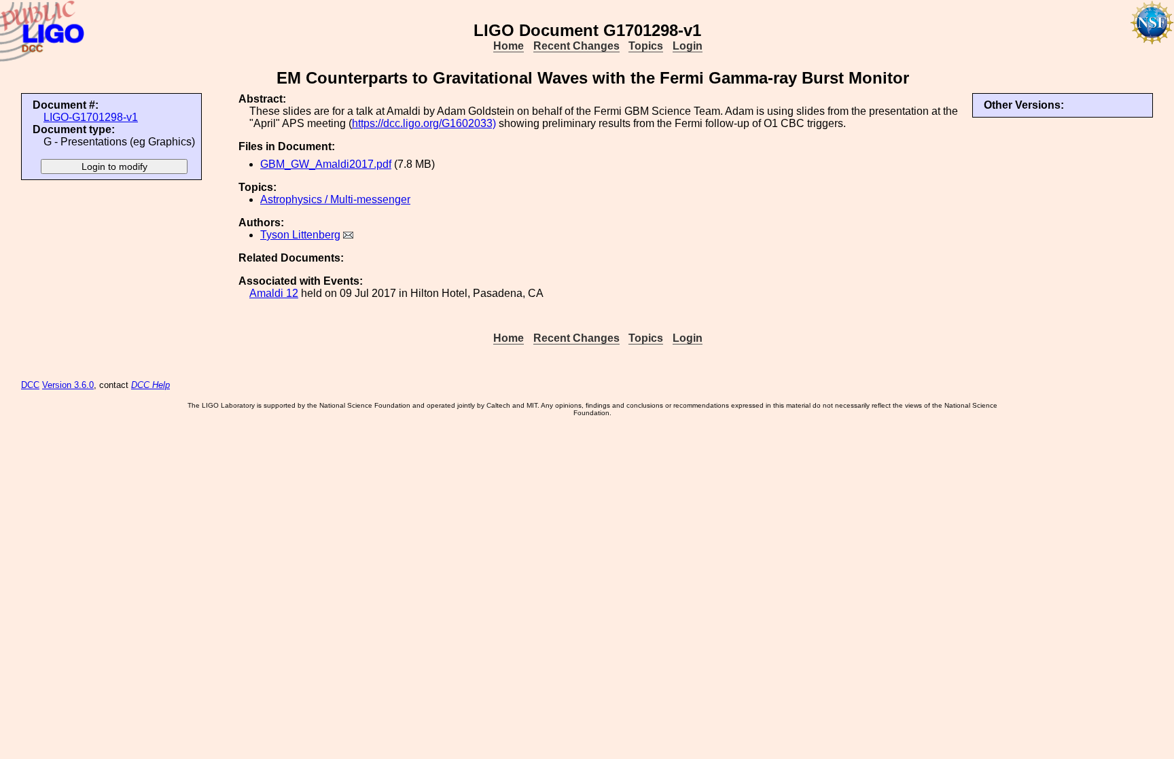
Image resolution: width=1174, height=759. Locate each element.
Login (687, 46)
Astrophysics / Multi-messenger (335, 199)
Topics (645, 46)
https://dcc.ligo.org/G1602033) (424, 123)
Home (508, 46)
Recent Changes (576, 46)
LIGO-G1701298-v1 (90, 117)
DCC (30, 385)
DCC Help (150, 385)
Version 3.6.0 (68, 385)
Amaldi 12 (273, 293)
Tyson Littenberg (300, 235)
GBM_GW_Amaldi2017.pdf (325, 164)
